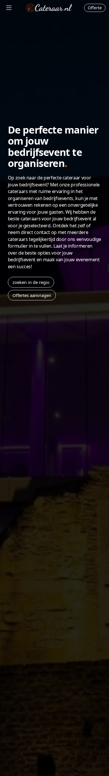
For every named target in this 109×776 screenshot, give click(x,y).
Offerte (95, 7)
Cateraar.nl (49, 8)
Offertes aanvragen (31, 295)
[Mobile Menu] (8, 7)
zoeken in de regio (30, 282)
